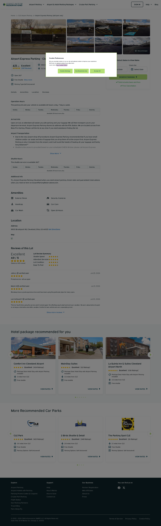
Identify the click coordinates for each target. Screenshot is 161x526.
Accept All (97, 71)
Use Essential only (81, 71)
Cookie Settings (65, 71)
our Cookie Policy (62, 65)
